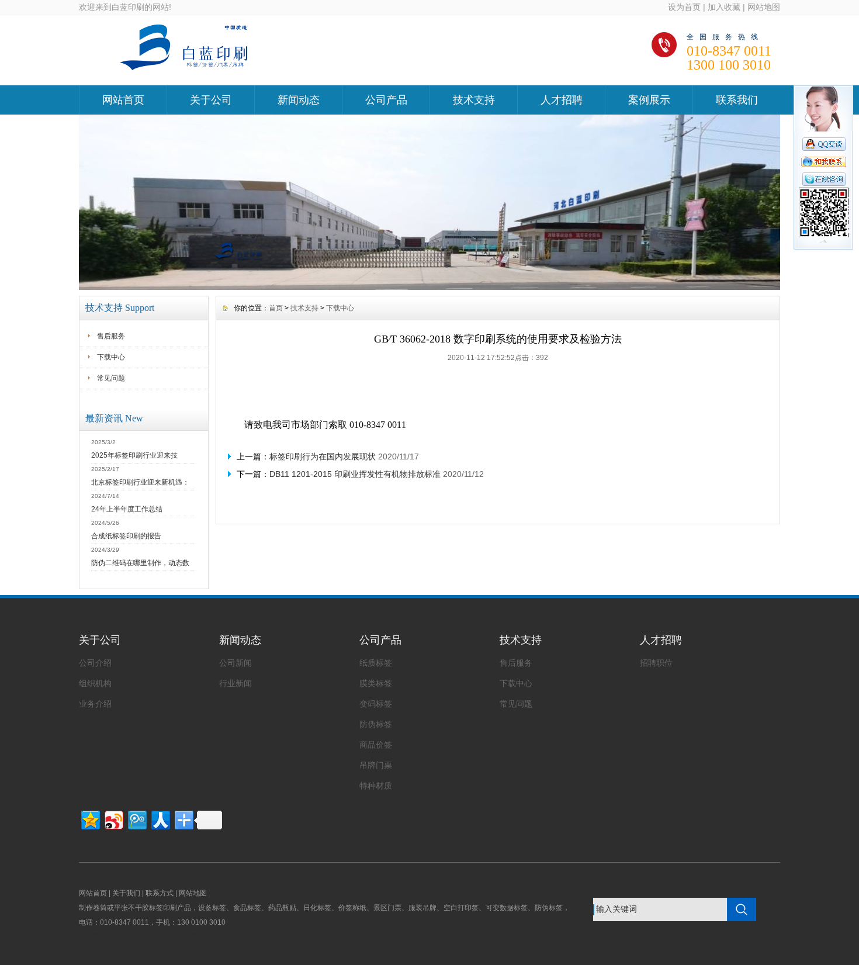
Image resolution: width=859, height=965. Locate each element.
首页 (276, 308)
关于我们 (126, 893)
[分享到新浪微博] (113, 818)
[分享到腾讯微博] (136, 818)
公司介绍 (95, 662)
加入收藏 (724, 7)
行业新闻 (235, 683)
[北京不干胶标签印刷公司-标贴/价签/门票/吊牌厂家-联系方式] (429, 287)
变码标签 (375, 703)
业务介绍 (95, 703)
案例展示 (649, 100)
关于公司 (211, 100)
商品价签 (375, 744)
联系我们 (737, 100)
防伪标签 (375, 724)
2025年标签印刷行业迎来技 (134, 455)
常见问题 (111, 378)
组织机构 (95, 683)
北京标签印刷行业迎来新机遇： (140, 482)
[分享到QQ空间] (90, 818)
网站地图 (763, 7)
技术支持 (474, 100)
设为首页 (684, 7)
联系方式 (160, 893)
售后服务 (111, 336)
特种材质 (375, 785)
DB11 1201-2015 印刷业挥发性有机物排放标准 (355, 474)
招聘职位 (656, 662)
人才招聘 (562, 100)
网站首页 (123, 100)
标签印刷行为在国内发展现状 (322, 456)
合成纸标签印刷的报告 (126, 536)
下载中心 (111, 357)
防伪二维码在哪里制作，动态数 (140, 563)
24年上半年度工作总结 (126, 509)
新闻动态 (299, 100)
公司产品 (386, 100)
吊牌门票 (375, 765)
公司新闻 (235, 662)
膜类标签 (375, 683)
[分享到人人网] (160, 818)
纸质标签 (375, 662)
